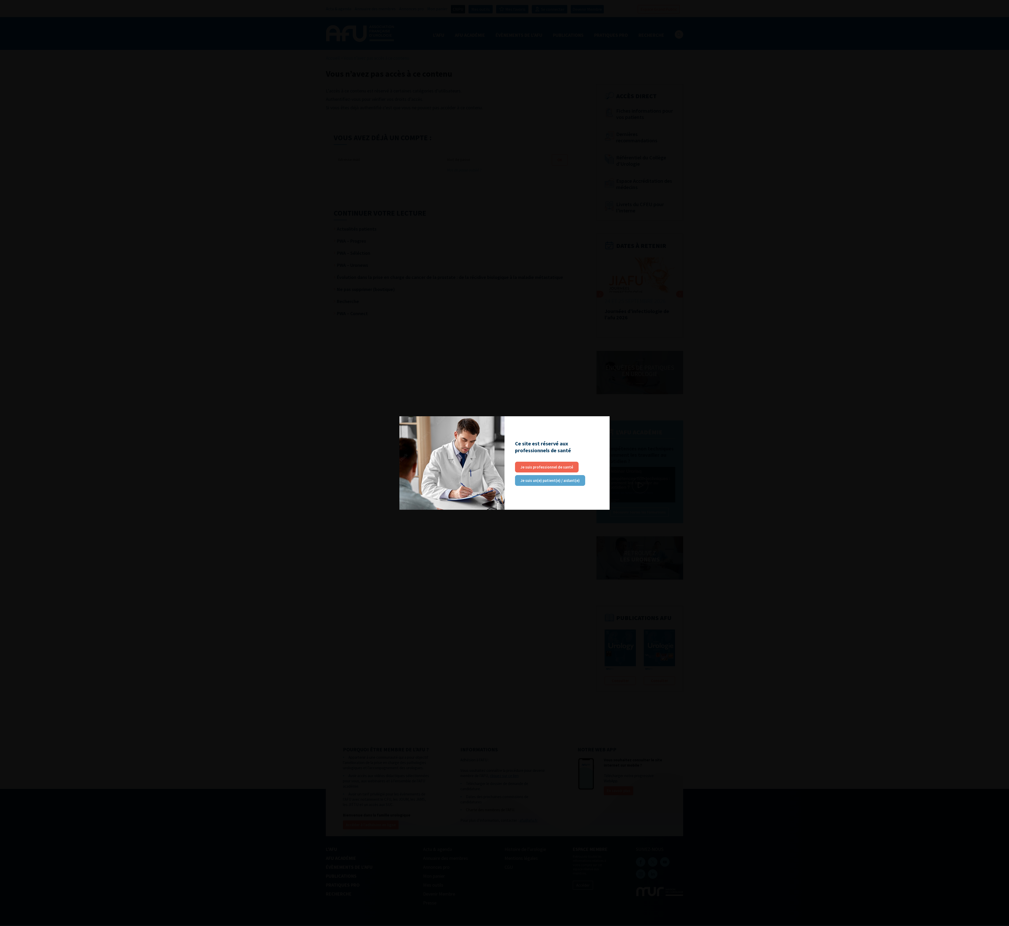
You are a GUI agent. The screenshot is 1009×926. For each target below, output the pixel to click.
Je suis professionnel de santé (547, 467)
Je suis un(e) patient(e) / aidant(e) (550, 480)
